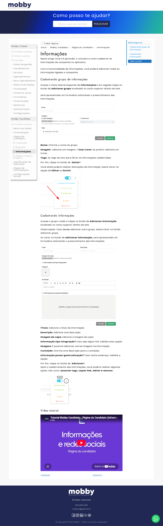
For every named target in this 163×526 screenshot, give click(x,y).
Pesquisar (101, 23)
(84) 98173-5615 (81, 505)
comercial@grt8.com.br (81, 509)
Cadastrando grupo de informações (140, 48)
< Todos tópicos (50, 43)
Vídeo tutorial (136, 61)
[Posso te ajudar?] (156, 519)
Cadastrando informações (135, 55)
